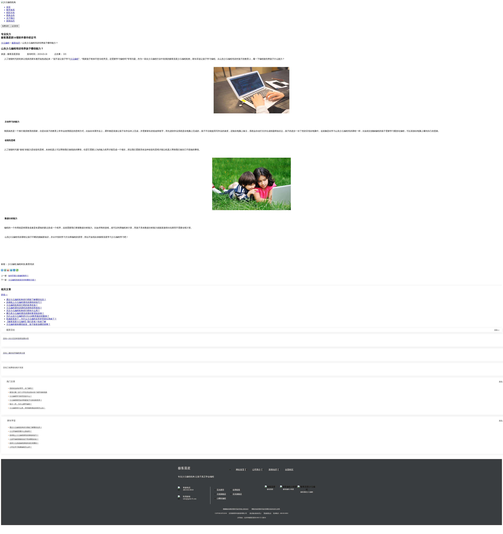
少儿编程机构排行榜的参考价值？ (22, 305)
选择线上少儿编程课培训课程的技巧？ (24, 302)
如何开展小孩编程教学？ (18, 276)
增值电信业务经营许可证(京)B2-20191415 (235, 509)
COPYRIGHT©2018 (221, 513)
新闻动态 (273, 469)
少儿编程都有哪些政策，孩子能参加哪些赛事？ (28, 324)
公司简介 (256, 469)
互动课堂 (220, 490)
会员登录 (15, 26)
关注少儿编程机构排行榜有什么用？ (23, 310)
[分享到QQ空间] (5, 270)
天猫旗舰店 (221, 494)
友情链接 (236, 490)
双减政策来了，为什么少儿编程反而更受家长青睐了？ (31, 319)
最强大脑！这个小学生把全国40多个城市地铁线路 (28, 392)
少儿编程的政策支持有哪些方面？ (22, 280)
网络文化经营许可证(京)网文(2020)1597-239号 (266, 509)
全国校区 (289, 469)
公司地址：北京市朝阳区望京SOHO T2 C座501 (251, 517)
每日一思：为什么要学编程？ (21, 404)
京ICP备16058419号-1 (255, 513)
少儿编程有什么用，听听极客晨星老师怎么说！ (27, 408)
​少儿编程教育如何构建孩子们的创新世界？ (26, 400)
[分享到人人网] (14, 270)
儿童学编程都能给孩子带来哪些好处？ (24, 439)
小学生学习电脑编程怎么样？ (21, 447)
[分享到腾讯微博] (11, 270)
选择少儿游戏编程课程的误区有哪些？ (24, 443)
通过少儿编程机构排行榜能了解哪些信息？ (26, 299)
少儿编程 (5, 43)
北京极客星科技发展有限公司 (238, 513)
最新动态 (16, 43)
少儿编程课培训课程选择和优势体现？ (24, 308)
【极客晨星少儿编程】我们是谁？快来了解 (26, 321)
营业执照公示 (267, 513)
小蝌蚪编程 (221, 498)
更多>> (4, 295)
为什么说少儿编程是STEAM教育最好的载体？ (27, 316)
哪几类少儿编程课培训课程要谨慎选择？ (25, 313)
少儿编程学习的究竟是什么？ (21, 396)
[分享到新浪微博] (8, 270)
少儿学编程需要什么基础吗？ (21, 431)
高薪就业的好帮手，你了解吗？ (21, 388)
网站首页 (240, 469)
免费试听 (5, 26)
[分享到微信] (17, 270)
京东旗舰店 (237, 494)
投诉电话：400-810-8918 (280, 513)
